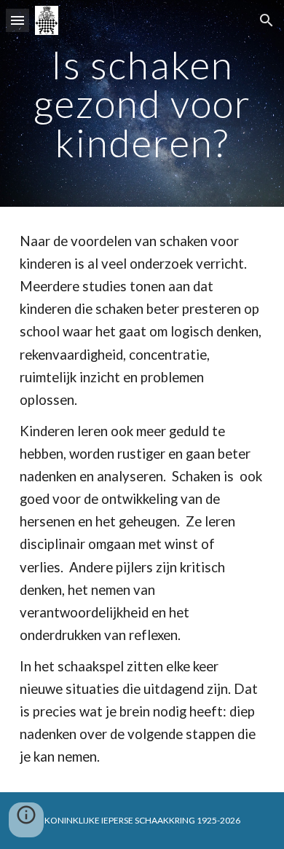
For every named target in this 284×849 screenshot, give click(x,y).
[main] (142, 103)
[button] (17, 20)
